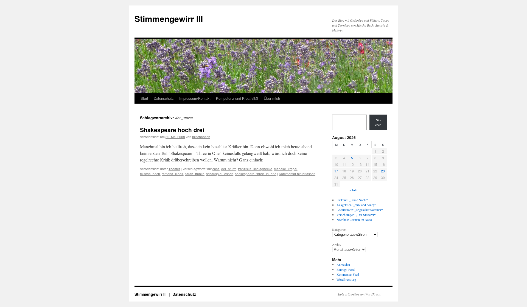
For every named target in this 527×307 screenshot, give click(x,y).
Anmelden (343, 264)
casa (216, 168)
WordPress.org (346, 279)
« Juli (353, 190)
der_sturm (228, 168)
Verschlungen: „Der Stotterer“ (356, 214)
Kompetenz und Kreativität (237, 98)
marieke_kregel (285, 168)
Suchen (378, 122)
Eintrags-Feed (346, 269)
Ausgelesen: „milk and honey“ (356, 205)
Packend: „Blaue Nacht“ (352, 200)
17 (336, 171)
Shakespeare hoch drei (172, 130)
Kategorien (339, 229)
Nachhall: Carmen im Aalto (354, 219)
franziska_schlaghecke (255, 168)
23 (383, 171)
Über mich (272, 98)
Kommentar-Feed (348, 274)
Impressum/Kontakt (195, 98)
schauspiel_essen (219, 173)
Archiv (336, 244)
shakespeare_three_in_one (255, 173)
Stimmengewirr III (168, 18)
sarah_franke (194, 173)
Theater (174, 168)
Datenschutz (164, 98)
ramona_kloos (172, 173)
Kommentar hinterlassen (297, 173)
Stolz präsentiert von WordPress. (359, 294)
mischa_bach (150, 173)
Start (144, 98)
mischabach (201, 136)
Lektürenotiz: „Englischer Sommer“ (360, 209)
